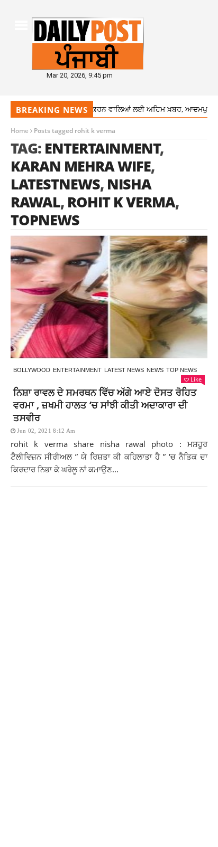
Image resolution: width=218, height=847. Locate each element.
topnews (45, 220)
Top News (181, 370)
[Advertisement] (109, 626)
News (155, 370)
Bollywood (31, 370)
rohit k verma (121, 202)
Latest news (124, 370)
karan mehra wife (81, 166)
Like (196, 379)
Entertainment (77, 370)
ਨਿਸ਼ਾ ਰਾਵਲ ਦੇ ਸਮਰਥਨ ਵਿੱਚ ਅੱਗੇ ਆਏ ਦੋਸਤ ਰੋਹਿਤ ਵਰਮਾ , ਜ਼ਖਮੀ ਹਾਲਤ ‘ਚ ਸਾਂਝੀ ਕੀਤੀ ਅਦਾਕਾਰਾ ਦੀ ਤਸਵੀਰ (105, 405)
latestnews (55, 184)
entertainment (102, 148)
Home (20, 130)
